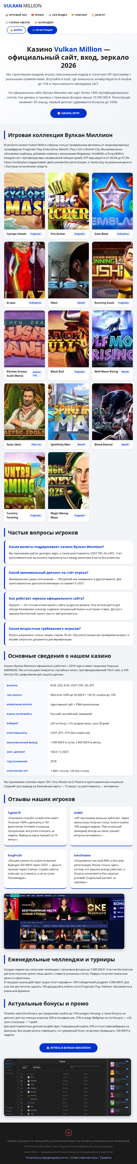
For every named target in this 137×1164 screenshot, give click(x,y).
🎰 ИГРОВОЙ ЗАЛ (16, 14)
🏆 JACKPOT (98, 14)
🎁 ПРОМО (37, 14)
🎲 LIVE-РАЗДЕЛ (57, 14)
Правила (105, 1157)
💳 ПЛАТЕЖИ (79, 14)
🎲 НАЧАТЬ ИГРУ (68, 113)
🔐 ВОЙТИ (16, 30)
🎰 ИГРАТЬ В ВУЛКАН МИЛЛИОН (68, 1048)
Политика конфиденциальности (47, 1157)
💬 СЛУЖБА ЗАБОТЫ (18, 22)
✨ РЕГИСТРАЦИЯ (42, 30)
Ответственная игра (84, 1157)
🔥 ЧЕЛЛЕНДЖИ (43, 22)
